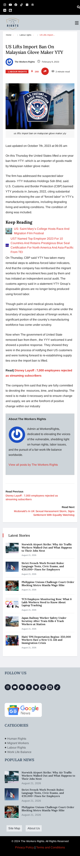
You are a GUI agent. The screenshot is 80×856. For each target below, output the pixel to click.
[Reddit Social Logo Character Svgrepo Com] (32, 4)
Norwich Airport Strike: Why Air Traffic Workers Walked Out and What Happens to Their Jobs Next (47, 547)
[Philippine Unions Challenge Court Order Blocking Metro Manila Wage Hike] (12, 586)
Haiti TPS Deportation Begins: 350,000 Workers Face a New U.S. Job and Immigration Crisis (46, 640)
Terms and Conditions (50, 847)
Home (8, 35)
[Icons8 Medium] (29, 687)
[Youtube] (10, 4)
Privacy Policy (24, 847)
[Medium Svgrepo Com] (4, 10)
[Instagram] (4, 4)
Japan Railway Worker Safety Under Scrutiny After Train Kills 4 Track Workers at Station (44, 621)
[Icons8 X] (27, 4)
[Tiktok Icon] (21, 4)
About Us (34, 828)
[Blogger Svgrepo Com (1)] (10, 10)
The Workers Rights (24, 62)
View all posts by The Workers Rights (33, 464)
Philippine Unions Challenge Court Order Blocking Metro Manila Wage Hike (48, 583)
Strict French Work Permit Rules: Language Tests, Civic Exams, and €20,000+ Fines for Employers (43, 566)
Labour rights (25, 35)
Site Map (14, 828)
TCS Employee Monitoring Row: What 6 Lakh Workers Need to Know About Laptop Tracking (47, 602)
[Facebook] (16, 4)
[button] (77, 23)
